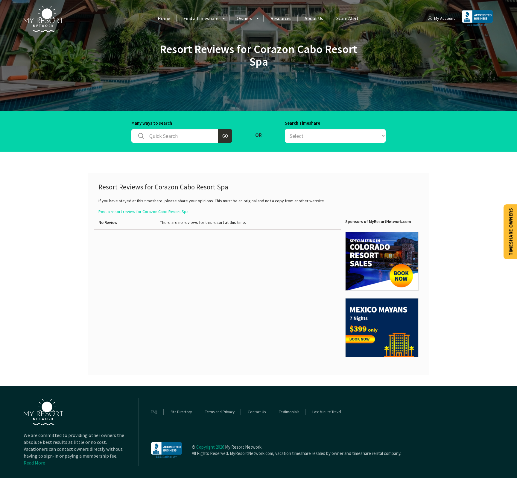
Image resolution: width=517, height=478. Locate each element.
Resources (280, 18)
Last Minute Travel (326, 411)
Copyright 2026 (210, 447)
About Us (314, 18)
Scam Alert (347, 18)
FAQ (154, 411)
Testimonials (289, 411)
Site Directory (181, 411)
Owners (244, 18)
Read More (34, 463)
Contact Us (257, 411)
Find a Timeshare (200, 18)
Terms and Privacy (220, 411)
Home (164, 18)
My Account (444, 18)
